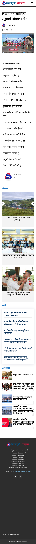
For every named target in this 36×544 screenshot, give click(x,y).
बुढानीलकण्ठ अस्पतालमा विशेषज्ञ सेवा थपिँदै (22, 398)
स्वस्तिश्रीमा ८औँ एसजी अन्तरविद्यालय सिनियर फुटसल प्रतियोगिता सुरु (17, 340)
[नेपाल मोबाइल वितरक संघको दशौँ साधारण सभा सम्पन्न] (18, 241)
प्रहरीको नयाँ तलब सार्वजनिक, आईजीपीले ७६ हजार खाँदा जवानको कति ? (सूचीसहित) (23, 410)
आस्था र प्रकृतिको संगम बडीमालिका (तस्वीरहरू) (18, 219)
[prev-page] (3, 204)
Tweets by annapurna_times (10, 534)
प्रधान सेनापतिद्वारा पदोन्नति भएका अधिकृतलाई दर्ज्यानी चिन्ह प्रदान (18, 293)
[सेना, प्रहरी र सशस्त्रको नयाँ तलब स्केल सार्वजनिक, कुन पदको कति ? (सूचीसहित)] (7, 387)
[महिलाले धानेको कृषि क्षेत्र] (7, 375)
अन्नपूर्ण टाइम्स (11, 25)
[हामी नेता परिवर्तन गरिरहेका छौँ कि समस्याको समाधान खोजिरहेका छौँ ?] (7, 422)
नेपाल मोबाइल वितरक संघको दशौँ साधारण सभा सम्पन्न (18, 256)
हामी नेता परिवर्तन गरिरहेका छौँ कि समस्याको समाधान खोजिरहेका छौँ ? (16, 358)
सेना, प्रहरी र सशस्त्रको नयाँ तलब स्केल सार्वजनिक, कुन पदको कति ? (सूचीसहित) (23, 386)
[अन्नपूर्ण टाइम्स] (4, 25)
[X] (17, 177)
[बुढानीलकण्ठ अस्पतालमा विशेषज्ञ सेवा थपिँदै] (7, 398)
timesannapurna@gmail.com (22, 471)
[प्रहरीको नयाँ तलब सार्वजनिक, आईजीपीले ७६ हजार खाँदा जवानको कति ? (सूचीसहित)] (7, 410)
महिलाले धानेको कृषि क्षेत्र (23, 375)
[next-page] (33, 204)
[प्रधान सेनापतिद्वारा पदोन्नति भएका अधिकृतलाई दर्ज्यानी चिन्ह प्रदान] (18, 279)
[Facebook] (14, 177)
